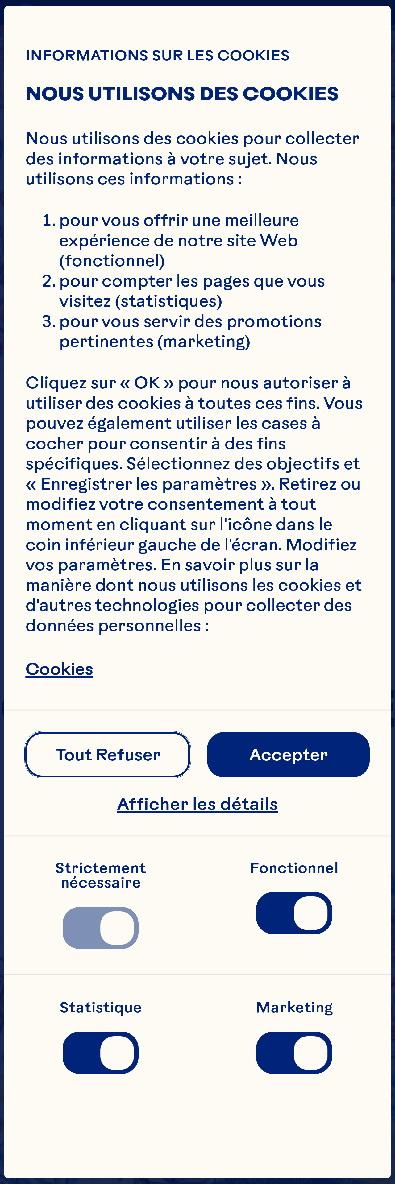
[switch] (101, 928)
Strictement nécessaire (102, 875)
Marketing (294, 1007)
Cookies (59, 669)
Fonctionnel (294, 868)
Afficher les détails (197, 803)
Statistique (101, 1007)
